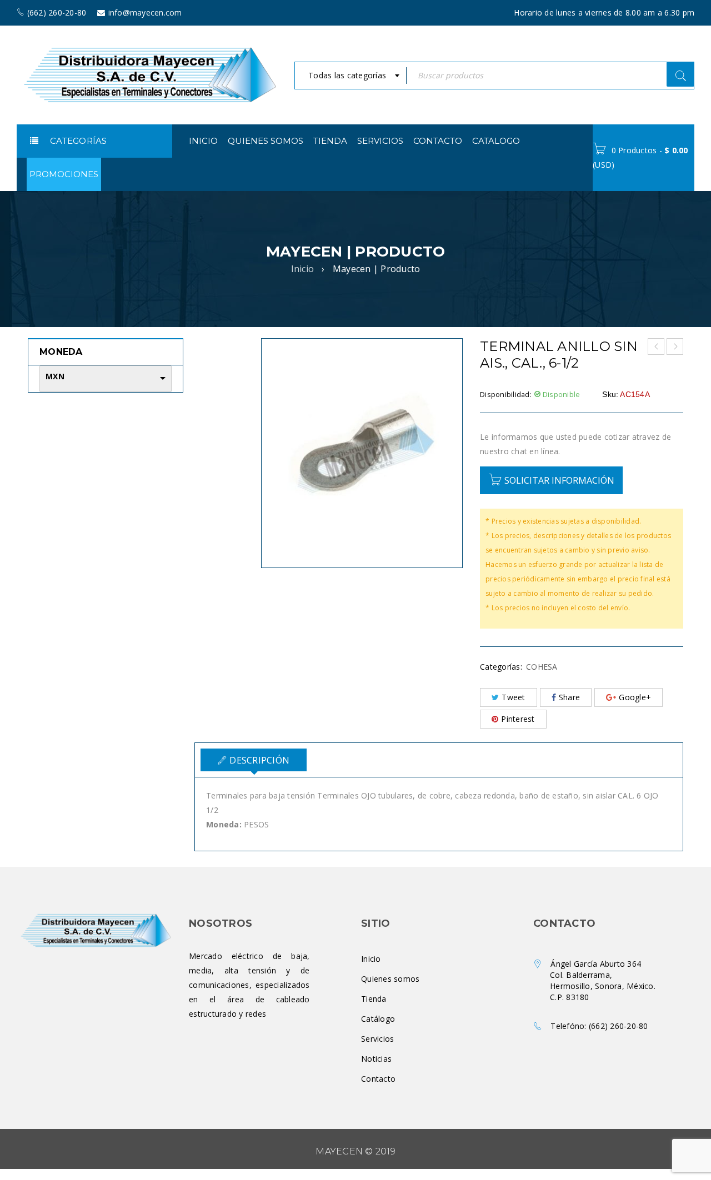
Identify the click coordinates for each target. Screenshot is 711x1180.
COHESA (542, 666)
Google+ (635, 697)
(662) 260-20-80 (618, 1026)
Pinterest (517, 719)
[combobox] (350, 75)
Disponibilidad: (506, 394)
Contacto (378, 1078)
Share (569, 697)
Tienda (374, 998)
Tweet (513, 697)
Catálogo (378, 1018)
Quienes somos (390, 978)
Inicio (302, 269)
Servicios (377, 1038)
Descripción (259, 760)
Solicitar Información (559, 480)
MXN (55, 376)
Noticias (376, 1058)
